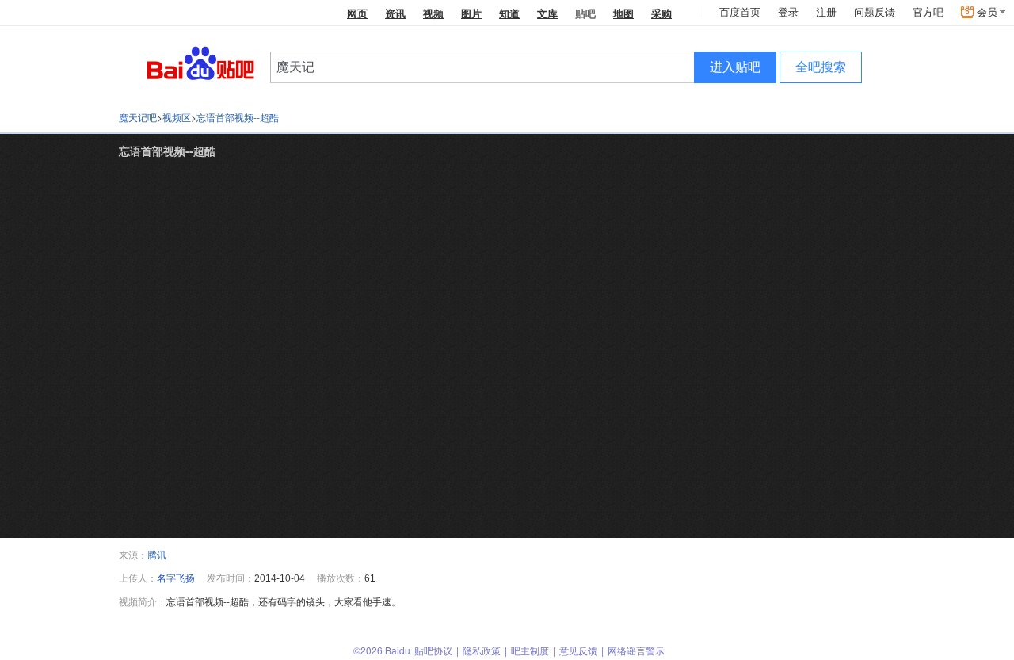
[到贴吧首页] (200, 62)
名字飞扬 (176, 577)
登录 (788, 12)
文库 (547, 13)
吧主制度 (530, 650)
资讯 (395, 13)
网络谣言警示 (636, 650)
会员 (987, 12)
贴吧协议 (433, 650)
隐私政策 (482, 650)
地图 (623, 13)
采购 (661, 13)
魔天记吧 (138, 117)
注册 (826, 12)
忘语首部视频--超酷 (237, 117)
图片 (471, 13)
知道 (509, 13)
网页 (357, 13)
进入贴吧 (735, 67)
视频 (433, 13)
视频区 (176, 117)
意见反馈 (578, 650)
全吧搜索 (820, 67)
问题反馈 (874, 12)
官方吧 (928, 12)
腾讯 (156, 554)
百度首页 (739, 12)
